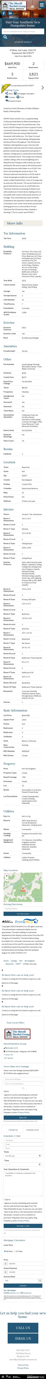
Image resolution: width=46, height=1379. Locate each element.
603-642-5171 (12, 1048)
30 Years (9, 1251)
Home (6, 961)
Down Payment (10, 1268)
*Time (6, 1160)
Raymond (9, 964)
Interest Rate (9, 1276)
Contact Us (8, 1055)
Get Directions (23, 914)
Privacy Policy (23, 1112)
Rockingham (30, 961)
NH (20, 961)
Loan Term (8, 1245)
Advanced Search (22, 42)
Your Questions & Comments (16, 1169)
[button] (5, 37)
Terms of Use (23, 1365)
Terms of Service (36, 1230)
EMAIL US (23, 1338)
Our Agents (8, 1058)
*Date (6, 1152)
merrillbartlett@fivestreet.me (23, 1359)
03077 (18, 964)
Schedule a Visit (32, 1130)
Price (6, 1260)
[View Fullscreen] (6, 884)
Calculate (23, 1286)
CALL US (23, 1328)
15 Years (19, 1251)
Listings (14, 961)
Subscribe (23, 1118)
